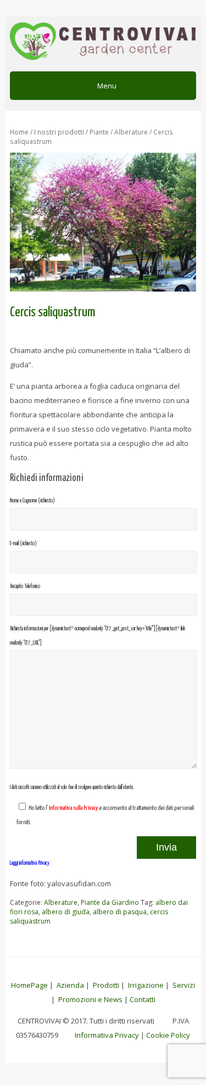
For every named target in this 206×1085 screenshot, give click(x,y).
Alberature (131, 132)
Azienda (70, 985)
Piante (99, 132)
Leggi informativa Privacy (29, 863)
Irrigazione (146, 985)
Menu (106, 86)
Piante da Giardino (110, 902)
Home (19, 132)
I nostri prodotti (59, 132)
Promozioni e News (90, 999)
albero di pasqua (120, 911)
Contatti (142, 999)
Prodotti (106, 985)
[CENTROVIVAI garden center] (103, 42)
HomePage (29, 985)
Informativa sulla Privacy (73, 808)
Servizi (183, 985)
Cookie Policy (168, 1035)
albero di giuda (66, 911)
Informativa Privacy (107, 1035)
